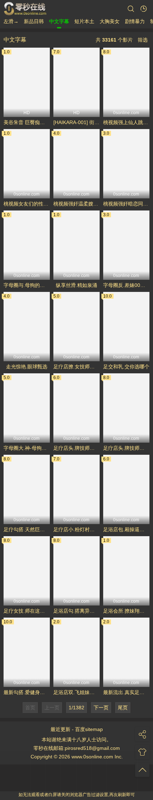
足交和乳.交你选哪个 (126, 366)
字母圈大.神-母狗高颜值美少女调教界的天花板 (27, 448)
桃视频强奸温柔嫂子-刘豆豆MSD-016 (76, 204)
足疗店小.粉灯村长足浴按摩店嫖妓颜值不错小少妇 (76, 529)
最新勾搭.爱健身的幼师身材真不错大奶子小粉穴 (27, 692)
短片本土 (84, 21)
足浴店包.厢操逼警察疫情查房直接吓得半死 (126, 529)
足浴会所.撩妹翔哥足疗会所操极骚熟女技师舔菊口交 (126, 611)
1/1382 (76, 707)
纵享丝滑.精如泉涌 (76, 285)
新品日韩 (34, 21)
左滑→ (11, 21)
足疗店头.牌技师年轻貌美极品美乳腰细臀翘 (76, 448)
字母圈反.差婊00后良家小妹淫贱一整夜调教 (126, 285)
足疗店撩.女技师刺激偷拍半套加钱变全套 (76, 366)
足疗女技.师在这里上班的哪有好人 (27, 611)
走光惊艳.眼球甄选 (26, 366)
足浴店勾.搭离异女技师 (76, 611)
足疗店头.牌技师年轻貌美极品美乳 (126, 448)
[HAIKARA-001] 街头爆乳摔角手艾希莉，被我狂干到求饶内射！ (76, 122)
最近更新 (60, 729)
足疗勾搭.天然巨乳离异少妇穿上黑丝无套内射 (27, 529)
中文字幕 (59, 21)
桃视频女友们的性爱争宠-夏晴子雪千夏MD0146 (27, 204)
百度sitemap (89, 729)
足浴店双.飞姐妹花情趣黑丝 (76, 692)
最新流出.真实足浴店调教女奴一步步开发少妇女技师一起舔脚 (126, 692)
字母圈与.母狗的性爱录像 (27, 285)
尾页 (123, 707)
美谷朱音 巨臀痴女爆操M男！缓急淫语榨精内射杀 (27, 122)
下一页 (101, 707)
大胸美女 (110, 21)
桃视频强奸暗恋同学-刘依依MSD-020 (126, 204)
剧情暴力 (135, 21)
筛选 (143, 40)
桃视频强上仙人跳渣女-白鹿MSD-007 (126, 122)
